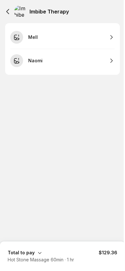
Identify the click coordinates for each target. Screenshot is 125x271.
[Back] (7, 11)
